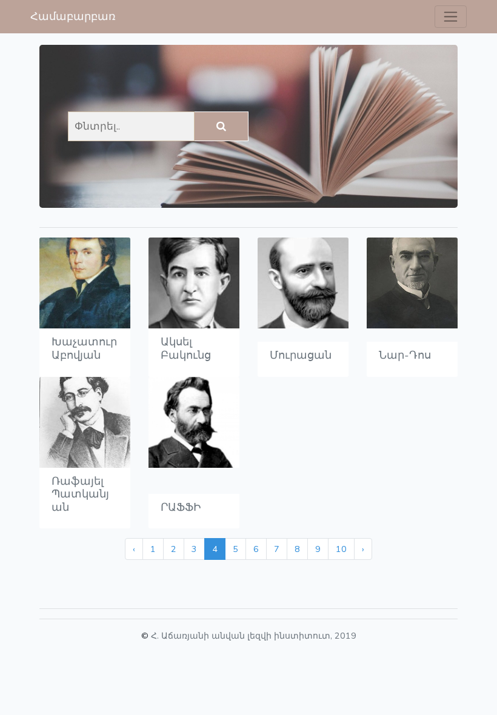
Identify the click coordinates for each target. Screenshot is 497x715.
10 (341, 549)
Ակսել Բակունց (186, 348)
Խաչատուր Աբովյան (84, 348)
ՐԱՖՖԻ (181, 507)
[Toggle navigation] (451, 16)
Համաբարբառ (73, 16)
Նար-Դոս (405, 355)
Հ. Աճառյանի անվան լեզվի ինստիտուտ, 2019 (253, 636)
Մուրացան (301, 355)
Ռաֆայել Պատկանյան (80, 494)
